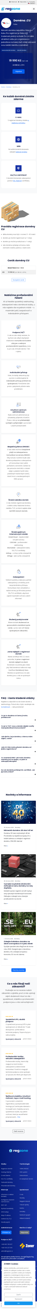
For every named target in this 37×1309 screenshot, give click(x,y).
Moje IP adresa (6, 1215)
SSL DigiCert (17, 181)
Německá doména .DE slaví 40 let (18, 830)
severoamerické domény (8, 50)
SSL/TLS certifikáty (7, 1179)
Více (5, 846)
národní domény (21, 50)
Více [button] (18, 1117)
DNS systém (23, 1172)
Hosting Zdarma (6, 1172)
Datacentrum (24, 1175)
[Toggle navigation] (34, 8)
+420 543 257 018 (6, 1248)
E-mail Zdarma (5, 1175)
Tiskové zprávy (24, 1205)
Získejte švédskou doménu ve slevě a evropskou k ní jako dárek (18, 942)
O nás (21, 1194)
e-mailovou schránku (20, 121)
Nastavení (18, 1299)
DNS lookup (5, 1212)
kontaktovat (5, 707)
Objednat (18, 71)
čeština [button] (32, 3)
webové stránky (21, 152)
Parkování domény (7, 1182)
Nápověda (23, 2)
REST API (4, 1205)
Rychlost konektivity (7, 1208)
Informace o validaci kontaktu (7, 1195)
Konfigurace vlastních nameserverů (7, 1201)
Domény (8, 87)
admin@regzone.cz (7, 1251)
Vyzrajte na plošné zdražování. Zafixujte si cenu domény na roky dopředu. (18, 886)
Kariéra (22, 1208)
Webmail (14, 2)
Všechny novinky (18, 970)
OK (18, 1303)
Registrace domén (6, 1169)
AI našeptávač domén (26, 1179)
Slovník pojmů (5, 1222)
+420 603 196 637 (6, 1244)
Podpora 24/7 (6, 1240)
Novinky (22, 1198)
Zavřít (18, 1295)
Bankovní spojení (25, 1215)
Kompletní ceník (18, 280)
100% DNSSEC (24, 1169)
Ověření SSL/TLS (6, 1219)
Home (3, 87)
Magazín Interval (25, 1201)
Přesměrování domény (8, 1186)
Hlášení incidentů (25, 1218)
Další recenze (18, 1131)
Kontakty (32, 2)
